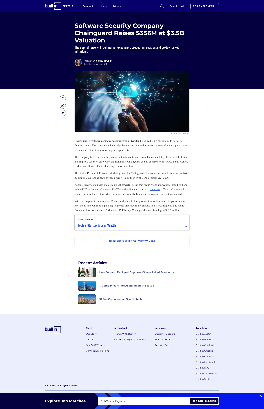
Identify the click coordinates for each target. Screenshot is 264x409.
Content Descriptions (97, 350)
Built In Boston (204, 339)
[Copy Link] (63, 106)
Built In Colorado (205, 356)
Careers (90, 339)
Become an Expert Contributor (130, 339)
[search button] (162, 6)
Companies (89, 6)
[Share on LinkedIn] (63, 113)
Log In (182, 6)
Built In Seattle (204, 379)
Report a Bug (162, 345)
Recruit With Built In (125, 333)
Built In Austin (203, 333)
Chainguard (81, 140)
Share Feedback (163, 339)
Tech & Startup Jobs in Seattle (97, 225)
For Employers (204, 6)
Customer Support (165, 333)
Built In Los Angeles (206, 362)
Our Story (91, 333)
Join (172, 6)
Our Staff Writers (95, 345)
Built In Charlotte (205, 345)
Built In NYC (202, 367)
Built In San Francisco (207, 373)
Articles (117, 6)
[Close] (261, 395)
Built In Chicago (204, 350)
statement (155, 189)
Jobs (103, 6)
